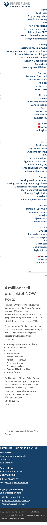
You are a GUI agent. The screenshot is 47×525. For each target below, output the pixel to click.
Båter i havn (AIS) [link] (37, 32)
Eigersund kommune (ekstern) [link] (16, 500)
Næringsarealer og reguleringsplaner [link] (26, 51)
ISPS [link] (44, 22)
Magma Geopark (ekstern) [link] (14, 504)
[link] (17, 6)
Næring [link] (43, 44)
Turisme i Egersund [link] (36, 76)
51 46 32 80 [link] (13, 479)
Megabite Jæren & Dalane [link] (10, 515)
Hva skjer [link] (42, 82)
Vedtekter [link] (41, 111)
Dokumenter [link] (40, 114)
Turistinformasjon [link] (37, 79)
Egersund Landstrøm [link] (35, 29)
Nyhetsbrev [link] (40, 117)
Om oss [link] (43, 98)
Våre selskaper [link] (39, 104)
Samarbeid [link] (41, 63)
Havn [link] (44, 9)
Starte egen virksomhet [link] (34, 57)
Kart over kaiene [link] (38, 25)
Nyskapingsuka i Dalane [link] (34, 67)
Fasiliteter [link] (41, 12)
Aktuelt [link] (43, 95)
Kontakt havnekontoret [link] (34, 35)
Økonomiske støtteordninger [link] (31, 54)
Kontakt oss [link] (40, 89)
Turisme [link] (42, 73)
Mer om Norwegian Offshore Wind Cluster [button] (21, 432)
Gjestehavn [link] (41, 86)
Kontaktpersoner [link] (37, 101)
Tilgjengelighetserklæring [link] (11, 489)
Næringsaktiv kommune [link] (33, 47)
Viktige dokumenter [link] (36, 38)
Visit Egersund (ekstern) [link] (13, 497)
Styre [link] (44, 108)
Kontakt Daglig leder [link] (35, 60)
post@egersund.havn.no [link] (17, 482)
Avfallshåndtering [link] (37, 19)
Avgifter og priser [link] (37, 16)
